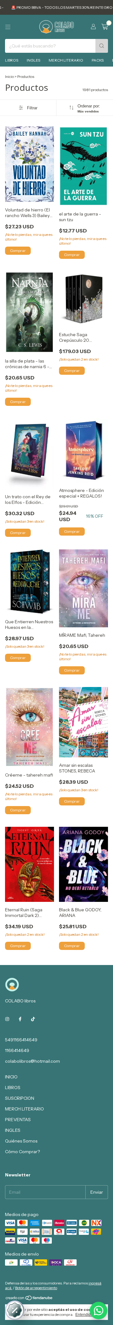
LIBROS (11, 60)
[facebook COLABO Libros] (20, 1019)
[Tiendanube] (29, 1299)
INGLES (33, 60)
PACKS (98, 60)
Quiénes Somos (21, 1141)
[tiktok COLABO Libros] (33, 1019)
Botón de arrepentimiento (36, 1287)
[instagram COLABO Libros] (7, 1019)
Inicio (9, 76)
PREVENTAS (18, 1119)
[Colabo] (98, 1310)
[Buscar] (101, 46)
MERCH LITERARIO (66, 60)
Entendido (84, 1314)
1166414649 (17, 1050)
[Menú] (8, 27)
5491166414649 (21, 1040)
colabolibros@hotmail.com (32, 1061)
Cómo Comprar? (22, 1151)
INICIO (11, 1077)
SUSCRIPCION (19, 1098)
